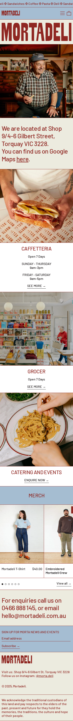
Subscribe (9, 646)
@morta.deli (44, 676)
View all (62, 583)
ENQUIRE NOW (34, 480)
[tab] (2, 584)
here (22, 159)
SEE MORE (34, 286)
